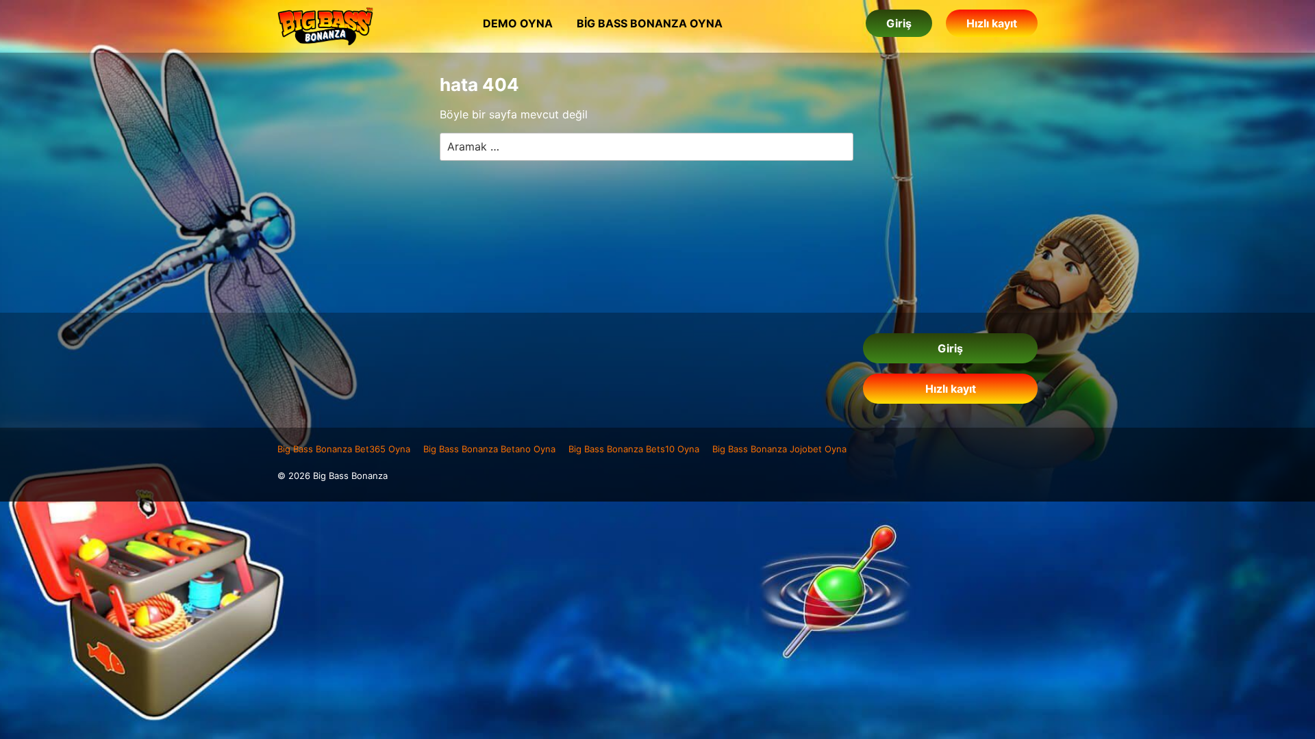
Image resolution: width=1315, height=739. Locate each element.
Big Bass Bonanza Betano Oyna (489, 448)
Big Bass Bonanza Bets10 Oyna (633, 448)
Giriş (899, 23)
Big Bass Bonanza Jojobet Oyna (779, 448)
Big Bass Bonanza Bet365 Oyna (343, 448)
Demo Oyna (518, 23)
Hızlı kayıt (991, 23)
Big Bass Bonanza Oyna (650, 23)
